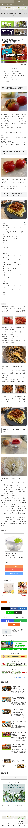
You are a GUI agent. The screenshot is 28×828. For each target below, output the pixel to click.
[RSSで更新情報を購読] (14, 624)
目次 (12, 68)
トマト (10, 602)
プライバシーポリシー (7, 823)
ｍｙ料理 (4, 602)
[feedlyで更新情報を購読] (20, 620)
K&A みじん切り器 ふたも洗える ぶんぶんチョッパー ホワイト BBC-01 (14, 558)
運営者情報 (20, 823)
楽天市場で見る (14, 569)
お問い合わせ (21, 821)
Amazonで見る (14, 566)
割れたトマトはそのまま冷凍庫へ (12, 71)
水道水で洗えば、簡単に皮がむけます (13, 73)
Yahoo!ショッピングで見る (14, 573)
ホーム (7, 821)
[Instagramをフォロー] (7, 620)
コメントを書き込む (14, 777)
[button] (18, 612)
